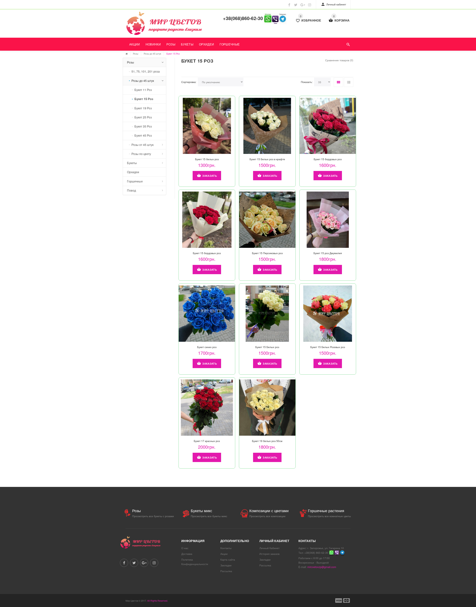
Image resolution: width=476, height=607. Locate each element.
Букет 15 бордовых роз (328, 159)
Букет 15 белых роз (207, 159)
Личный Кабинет (269, 548)
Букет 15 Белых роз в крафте (267, 159)
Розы (170, 44)
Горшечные (230, 44)
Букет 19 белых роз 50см (267, 441)
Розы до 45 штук (152, 53)
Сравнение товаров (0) (339, 60)
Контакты (225, 548)
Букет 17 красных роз (207, 441)
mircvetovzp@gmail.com (321, 567)
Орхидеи (206, 44)
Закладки (225, 565)
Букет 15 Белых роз (267, 347)
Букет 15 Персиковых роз (267, 253)
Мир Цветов (132, 600)
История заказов (269, 554)
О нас (184, 548)
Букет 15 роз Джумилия (327, 253)
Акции (134, 44)
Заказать (209, 175)
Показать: (307, 82)
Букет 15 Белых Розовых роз (327, 347)
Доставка (186, 554)
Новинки (153, 44)
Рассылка (226, 571)
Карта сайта (227, 559)
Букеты (187, 44)
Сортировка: (188, 82)
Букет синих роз (206, 347)
